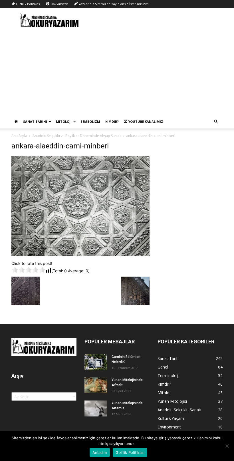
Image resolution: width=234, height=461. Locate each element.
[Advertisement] (117, 72)
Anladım (99, 452)
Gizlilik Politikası (130, 452)
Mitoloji (64, 121)
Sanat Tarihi (35, 121)
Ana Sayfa (19, 135)
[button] (216, 121)
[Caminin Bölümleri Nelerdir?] (95, 362)
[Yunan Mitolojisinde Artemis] (95, 408)
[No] (227, 446)
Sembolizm (90, 121)
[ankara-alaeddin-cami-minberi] (80, 254)
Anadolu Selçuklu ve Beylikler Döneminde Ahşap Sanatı (77, 135)
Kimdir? (112, 121)
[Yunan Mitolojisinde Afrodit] (95, 385)
